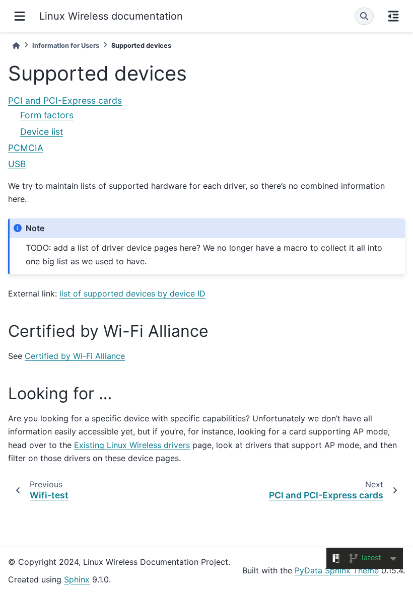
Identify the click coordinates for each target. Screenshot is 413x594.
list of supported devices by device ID (132, 293)
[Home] (16, 45)
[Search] (364, 16)
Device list (41, 131)
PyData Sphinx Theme (337, 570)
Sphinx (77, 579)
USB (17, 164)
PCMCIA (25, 147)
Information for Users (65, 45)
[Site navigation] (19, 16)
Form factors (47, 115)
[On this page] (393, 16)
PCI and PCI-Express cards (65, 100)
